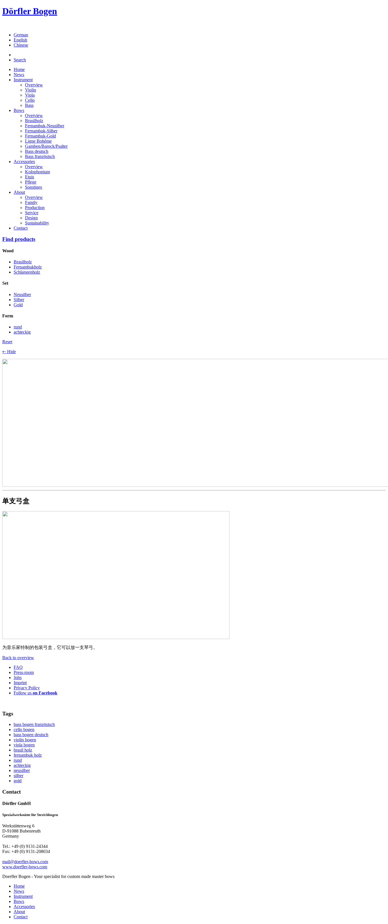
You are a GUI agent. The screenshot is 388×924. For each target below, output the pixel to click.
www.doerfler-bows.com (24, 866)
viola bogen (24, 744)
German (21, 34)
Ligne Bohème (38, 141)
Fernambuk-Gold (40, 136)
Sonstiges (33, 187)
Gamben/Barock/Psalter (46, 146)
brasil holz (23, 750)
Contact (21, 228)
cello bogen (24, 729)
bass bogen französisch (34, 724)
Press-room (24, 672)
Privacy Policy (27, 687)
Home (19, 69)
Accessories (24, 161)
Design (31, 217)
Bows (19, 110)
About (19, 192)
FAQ (18, 667)
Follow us (35, 692)
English (20, 40)
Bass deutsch (36, 151)
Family (31, 202)
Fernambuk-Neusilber (44, 125)
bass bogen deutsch (31, 734)
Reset (7, 341)
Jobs (18, 677)
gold (18, 780)
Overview (34, 84)
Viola (30, 95)
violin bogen (25, 739)
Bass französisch (40, 156)
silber (18, 775)
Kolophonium (37, 171)
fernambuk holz (28, 755)
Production (35, 207)
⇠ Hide (9, 351)
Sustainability (37, 222)
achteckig (22, 765)
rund (18, 760)
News (19, 74)
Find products (18, 239)
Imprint (20, 682)
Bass (29, 105)
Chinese (21, 45)
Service (31, 212)
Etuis (29, 176)
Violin (30, 90)
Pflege (30, 182)
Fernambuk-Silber (41, 130)
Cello (30, 100)
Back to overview (18, 657)
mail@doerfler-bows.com (25, 861)
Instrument (23, 79)
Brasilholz (34, 120)
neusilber (22, 770)
